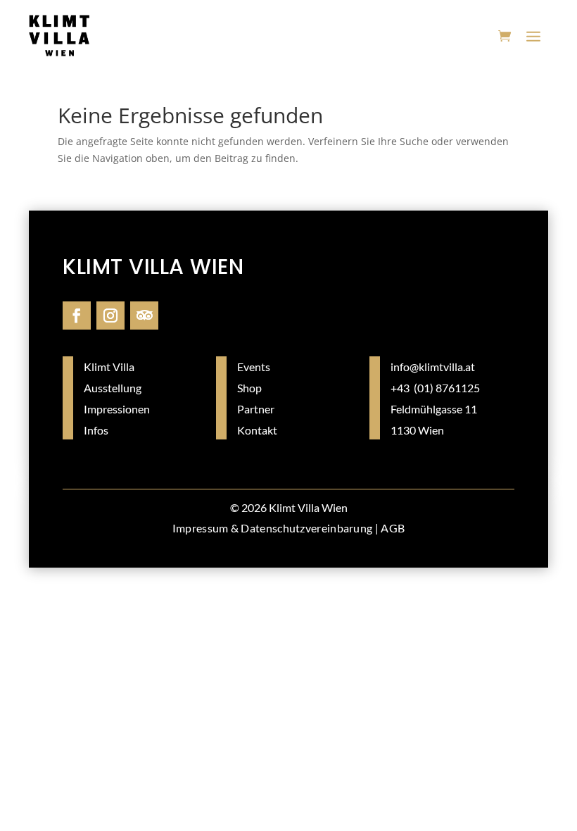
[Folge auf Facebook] (77, 315)
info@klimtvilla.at (433, 366)
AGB (393, 528)
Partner (255, 409)
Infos (96, 430)
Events (253, 366)
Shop (249, 387)
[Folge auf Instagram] (110, 315)
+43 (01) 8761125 (435, 387)
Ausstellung (112, 387)
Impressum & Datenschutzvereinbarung (272, 528)
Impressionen (117, 409)
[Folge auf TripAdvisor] (144, 315)
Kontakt (257, 430)
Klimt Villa (109, 366)
